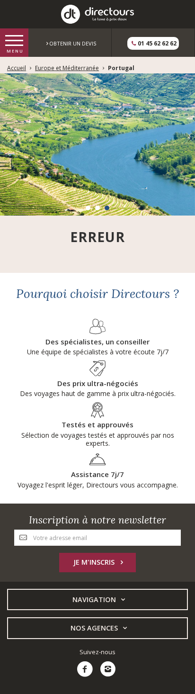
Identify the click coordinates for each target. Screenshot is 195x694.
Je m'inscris (94, 562)
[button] (88, 208)
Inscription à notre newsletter (97, 520)
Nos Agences (94, 627)
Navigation (94, 599)
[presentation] (5, 138)
